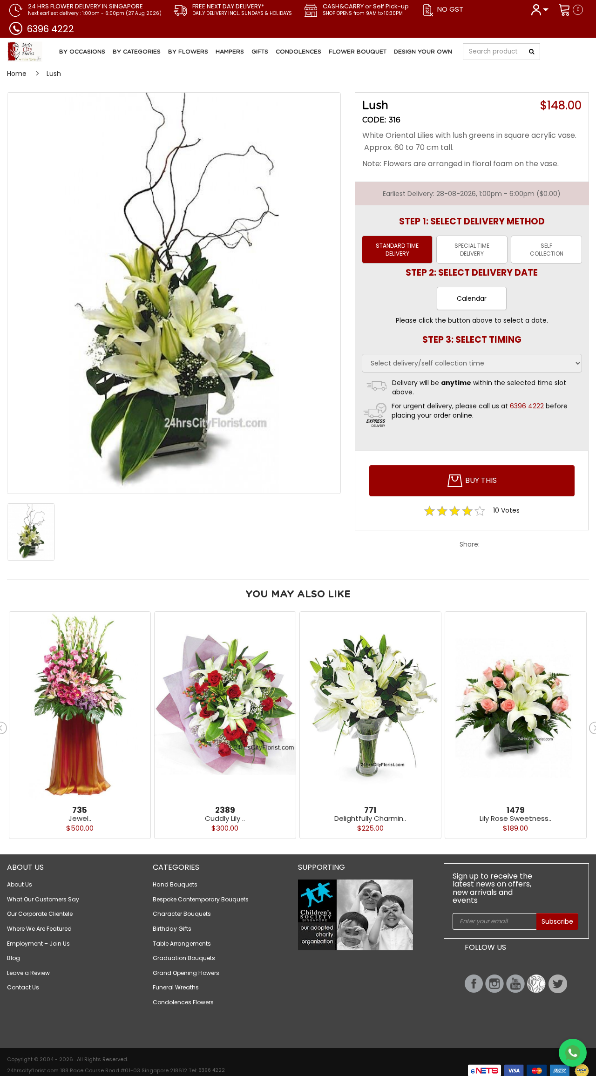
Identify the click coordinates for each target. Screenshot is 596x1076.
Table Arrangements (182, 943)
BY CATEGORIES (137, 51)
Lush (54, 73)
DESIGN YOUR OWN (423, 51)
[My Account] (539, 9)
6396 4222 (50, 28)
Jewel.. (79, 818)
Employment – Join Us (38, 943)
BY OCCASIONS (82, 51)
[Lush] (174, 293)
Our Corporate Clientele (40, 914)
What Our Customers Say (43, 899)
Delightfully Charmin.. (370, 818)
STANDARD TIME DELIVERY (397, 249)
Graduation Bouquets (184, 958)
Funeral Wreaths (176, 987)
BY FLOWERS (188, 51)
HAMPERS (230, 51)
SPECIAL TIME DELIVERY (471, 249)
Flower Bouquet (357, 51)
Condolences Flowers (183, 1002)
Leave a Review (28, 973)
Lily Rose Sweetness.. (515, 818)
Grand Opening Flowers (186, 973)
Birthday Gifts (172, 929)
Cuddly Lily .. (225, 818)
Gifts (259, 51)
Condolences (298, 51)
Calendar (472, 298)
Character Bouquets (182, 914)
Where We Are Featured (39, 929)
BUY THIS (480, 480)
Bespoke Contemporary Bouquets (201, 899)
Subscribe (557, 921)
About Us (19, 884)
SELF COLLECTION (546, 249)
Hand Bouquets (175, 884)
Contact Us (23, 987)
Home (17, 73)
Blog (13, 958)
